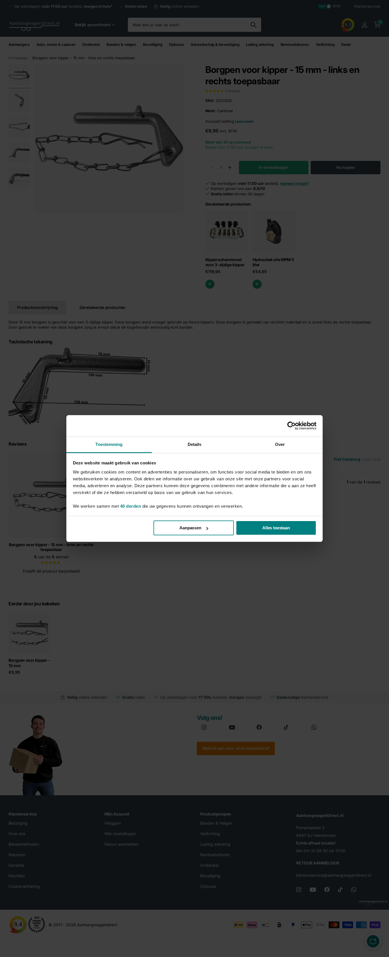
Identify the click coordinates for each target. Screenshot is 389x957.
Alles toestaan (276, 527)
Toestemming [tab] (108, 444)
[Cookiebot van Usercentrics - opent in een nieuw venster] (291, 425)
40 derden (130, 506)
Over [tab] (280, 444)
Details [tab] (195, 444)
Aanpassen (190, 527)
